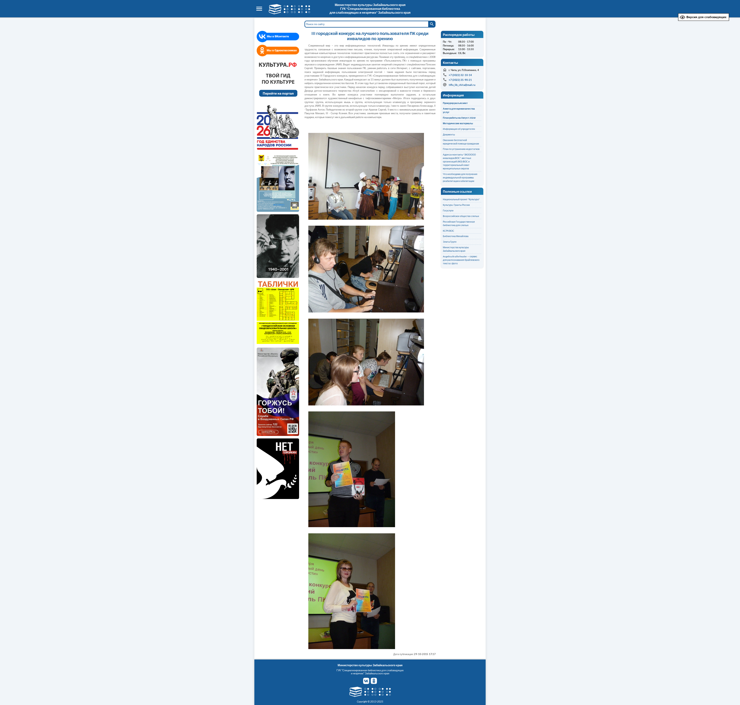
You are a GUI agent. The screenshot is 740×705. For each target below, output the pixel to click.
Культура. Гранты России (456, 204)
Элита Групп (450, 241)
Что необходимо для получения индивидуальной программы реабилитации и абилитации (460, 177)
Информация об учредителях (459, 128)
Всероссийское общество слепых (461, 216)
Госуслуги (448, 210)
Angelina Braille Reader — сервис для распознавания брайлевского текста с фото (461, 260)
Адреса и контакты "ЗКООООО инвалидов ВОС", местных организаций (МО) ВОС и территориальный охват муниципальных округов (459, 161)
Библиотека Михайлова (455, 236)
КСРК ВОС (448, 230)
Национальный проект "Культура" (461, 199)
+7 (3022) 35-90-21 (460, 79)
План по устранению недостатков (461, 149)
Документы (449, 134)
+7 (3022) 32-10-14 (460, 75)
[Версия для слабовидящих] (703, 20)
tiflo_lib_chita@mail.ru (462, 84)
